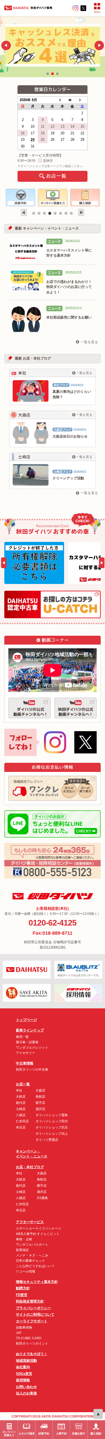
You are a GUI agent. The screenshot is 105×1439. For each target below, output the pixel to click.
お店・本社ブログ (30, 1167)
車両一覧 (22, 1037)
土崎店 (21, 1109)
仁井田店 (22, 1121)
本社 (19, 1090)
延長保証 (22, 1250)
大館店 (21, 1096)
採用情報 (23, 1380)
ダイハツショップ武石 (52, 1127)
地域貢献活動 (26, 1361)
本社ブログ (61, 385)
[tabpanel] (20, 197)
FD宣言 (21, 1295)
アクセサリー (25, 1053)
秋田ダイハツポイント (32, 1343)
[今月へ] (72, 100)
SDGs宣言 (24, 1374)
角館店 (40, 1096)
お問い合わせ (26, 1387)
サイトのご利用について (35, 1314)
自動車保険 (24, 1327)
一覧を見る (89, 342)
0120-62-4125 (52, 922)
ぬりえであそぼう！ (31, 1354)
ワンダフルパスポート (32, 1244)
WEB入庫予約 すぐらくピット (38, 1234)
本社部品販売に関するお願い (69, 317)
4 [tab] (49, 213)
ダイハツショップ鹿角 (52, 1115)
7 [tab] (66, 213)
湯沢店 (40, 1109)
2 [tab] (39, 213)
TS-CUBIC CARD (28, 1338)
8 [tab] (71, 213)
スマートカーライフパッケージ (38, 1228)
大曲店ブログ (62, 429)
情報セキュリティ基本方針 (37, 1282)
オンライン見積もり (9, 1433)
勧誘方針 (23, 1288)
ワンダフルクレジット (32, 1047)
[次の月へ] (82, 100)
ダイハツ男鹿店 (47, 1140)
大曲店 (40, 1090)
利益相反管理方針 (30, 1301)
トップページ (26, 1020)
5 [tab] (55, 213)
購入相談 (95, 1433)
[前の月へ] (62, 100)
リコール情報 (25, 1271)
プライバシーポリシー (33, 1308)
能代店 (21, 1103)
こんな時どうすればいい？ (35, 1266)
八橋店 (21, 1115)
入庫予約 (61, 1433)
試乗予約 (43, 1433)
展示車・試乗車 (27, 1042)
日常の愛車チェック (30, 1261)
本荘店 (21, 1127)
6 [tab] (60, 213)
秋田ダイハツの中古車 (32, 1069)
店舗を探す (78, 1433)
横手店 (40, 1103)
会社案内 (23, 1367)
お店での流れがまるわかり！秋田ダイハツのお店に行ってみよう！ (69, 287)
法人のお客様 (26, 1393)
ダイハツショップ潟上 (52, 1133)
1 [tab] (33, 213)
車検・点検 (24, 1239)
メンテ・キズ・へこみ (32, 1255)
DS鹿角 (42, 1198)
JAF (19, 1333)
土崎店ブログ (62, 471)
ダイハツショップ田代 (52, 1121)
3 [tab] (44, 213)
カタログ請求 (27, 1433)
